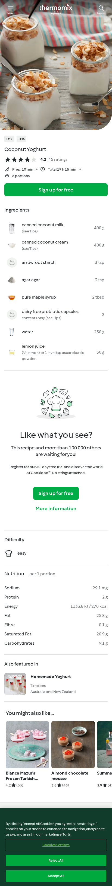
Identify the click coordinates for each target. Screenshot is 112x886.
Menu (11, 13)
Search (101, 13)
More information (56, 508)
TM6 (21, 139)
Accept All (56, 876)
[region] (56, 847)
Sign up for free (56, 190)
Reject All (55, 860)
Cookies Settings (56, 845)
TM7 (9, 139)
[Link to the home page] (56, 9)
